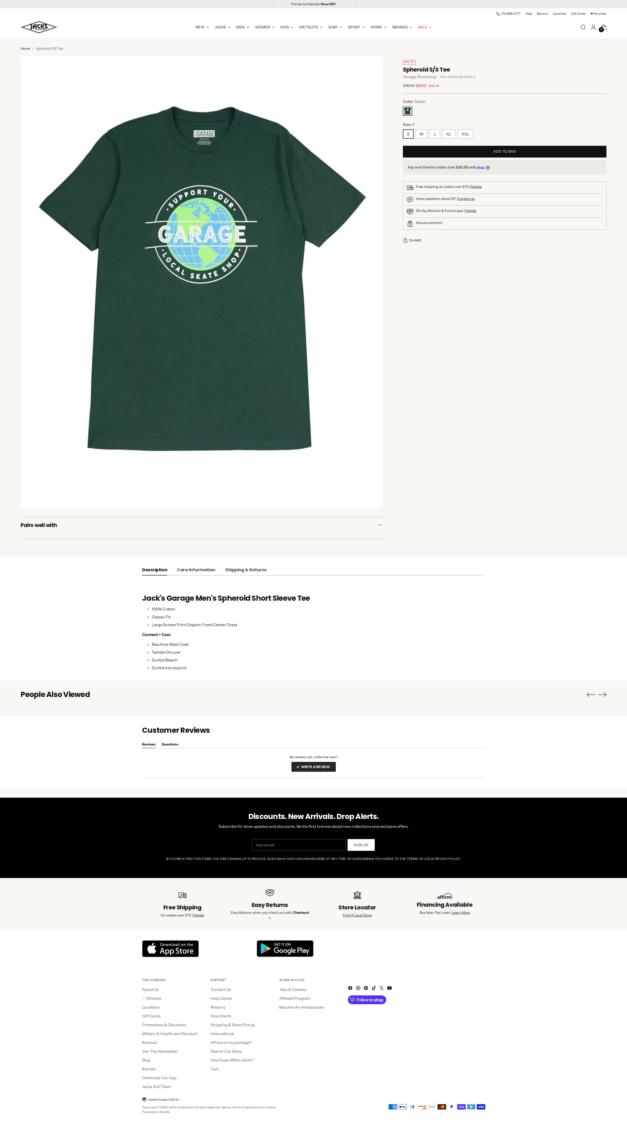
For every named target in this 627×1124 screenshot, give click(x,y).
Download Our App (159, 1077)
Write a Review (318, 768)
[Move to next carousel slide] (602, 694)
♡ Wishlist (151, 998)
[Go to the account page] (593, 27)
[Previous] (271, 4)
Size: (409, 124)
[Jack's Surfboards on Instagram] (359, 989)
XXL (465, 134)
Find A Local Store (357, 915)
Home (25, 48)
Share (415, 240)
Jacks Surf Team (156, 1086)
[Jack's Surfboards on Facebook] (351, 989)
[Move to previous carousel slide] (591, 695)
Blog (146, 1060)
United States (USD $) (163, 1099)
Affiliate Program (294, 998)
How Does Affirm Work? (232, 1060)
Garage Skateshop (420, 76)
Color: (414, 101)
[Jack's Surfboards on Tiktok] (374, 989)
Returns (218, 1007)
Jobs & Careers (292, 989)
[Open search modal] (583, 27)
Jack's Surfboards (180, 1107)
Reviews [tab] (149, 745)
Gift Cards (151, 1016)
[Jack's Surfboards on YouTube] (390, 989)
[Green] (407, 111)
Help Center (222, 998)
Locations (151, 1007)
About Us (150, 989)
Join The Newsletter (160, 1051)
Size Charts (221, 1016)
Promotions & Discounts (164, 1024)
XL (448, 134)
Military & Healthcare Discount (170, 1033)
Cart (215, 1068)
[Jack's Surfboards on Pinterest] (366, 989)
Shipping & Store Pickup (233, 1024)
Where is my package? (231, 1042)
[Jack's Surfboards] (39, 27)
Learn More (461, 912)
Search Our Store (226, 1051)
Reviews (149, 1042)
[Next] (355, 4)
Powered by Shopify (156, 1112)
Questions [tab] (169, 745)
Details (476, 187)
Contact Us (221, 989)
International (222, 1033)
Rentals (149, 1068)
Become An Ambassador (302, 1007)
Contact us (466, 199)
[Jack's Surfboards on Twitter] (382, 989)
